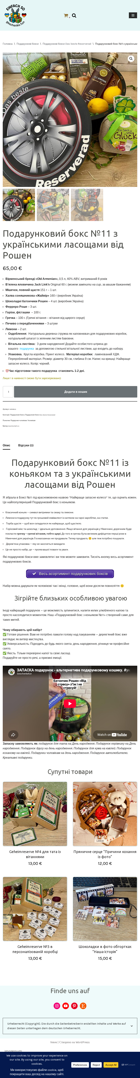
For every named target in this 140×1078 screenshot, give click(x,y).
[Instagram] (57, 1006)
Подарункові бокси (28, 43)
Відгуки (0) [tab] (26, 445)
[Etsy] (83, 1006)
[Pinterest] (74, 1006)
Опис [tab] (6, 445)
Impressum (13, 1051)
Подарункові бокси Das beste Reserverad (67, 43)
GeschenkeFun (13, 426)
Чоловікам (31, 420)
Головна (8, 43)
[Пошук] (74, 15)
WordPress (83, 1042)
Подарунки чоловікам (19, 420)
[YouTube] (65, 1006)
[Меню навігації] (133, 15)
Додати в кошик (75, 392)
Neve (53, 1042)
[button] (131, 58)
